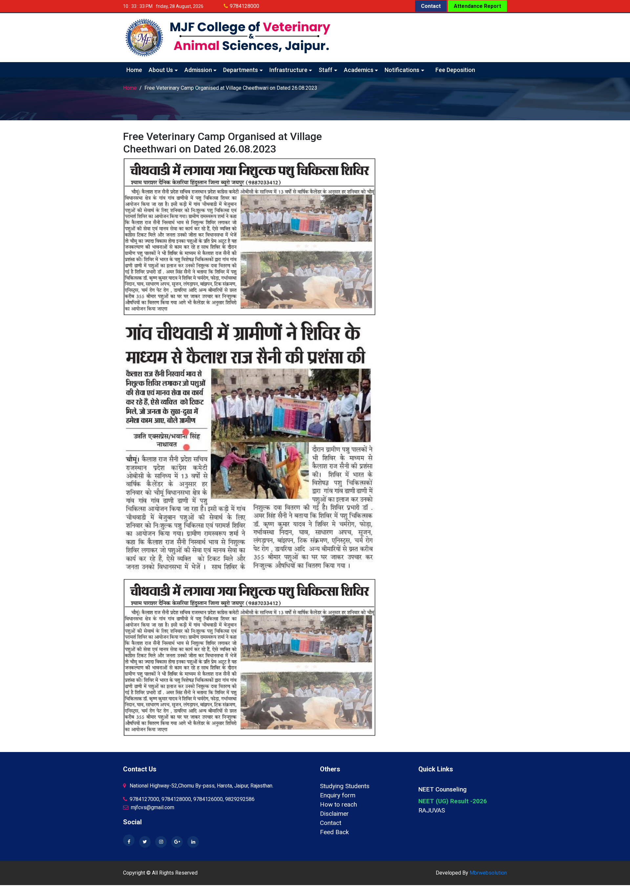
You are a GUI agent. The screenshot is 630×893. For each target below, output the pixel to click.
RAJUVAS (431, 810)
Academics (358, 69)
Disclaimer (334, 813)
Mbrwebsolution (488, 873)
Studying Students (344, 786)
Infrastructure (288, 69)
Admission (198, 69)
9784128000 (244, 6)
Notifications (402, 69)
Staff (325, 69)
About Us (161, 69)
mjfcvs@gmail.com (152, 807)
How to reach (338, 804)
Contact (431, 6)
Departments (240, 69)
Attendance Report (477, 6)
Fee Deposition (455, 69)
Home (134, 69)
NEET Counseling (442, 789)
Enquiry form (337, 795)
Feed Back (334, 832)
